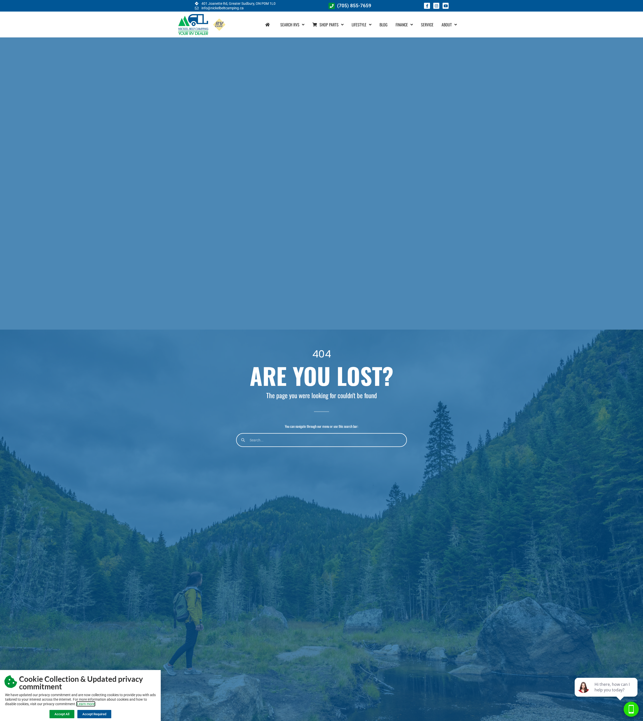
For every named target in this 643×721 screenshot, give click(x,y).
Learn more (86, 704)
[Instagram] (436, 6)
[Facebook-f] (427, 6)
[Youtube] (446, 6)
